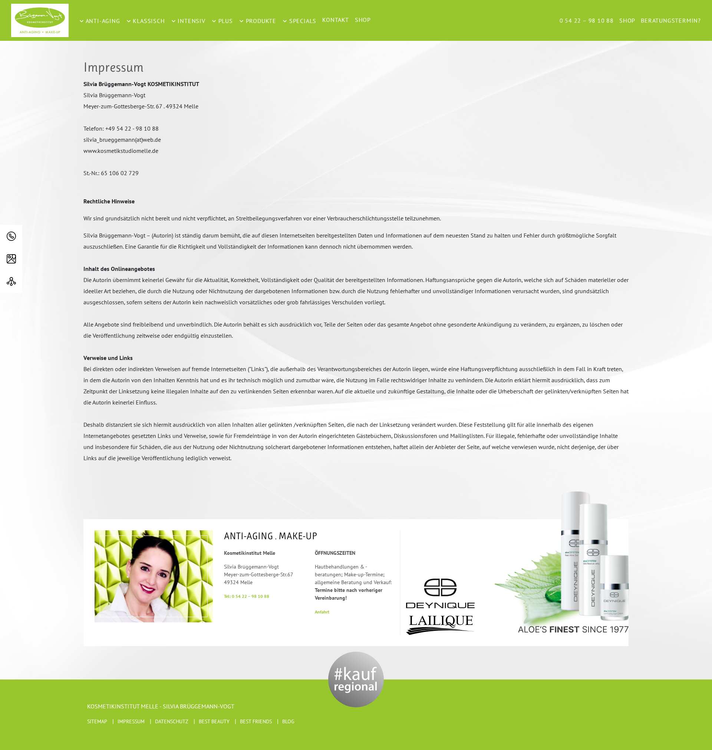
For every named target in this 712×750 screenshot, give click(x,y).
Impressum (131, 721)
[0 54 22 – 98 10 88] (11, 236)
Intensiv (190, 20)
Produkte (260, 20)
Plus (225, 20)
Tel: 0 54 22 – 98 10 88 (246, 596)
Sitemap (97, 721)
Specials (301, 20)
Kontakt (335, 19)
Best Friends (256, 721)
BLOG (288, 721)
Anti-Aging (102, 20)
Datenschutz (171, 721)
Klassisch (148, 20)
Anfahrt (322, 612)
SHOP (363, 19)
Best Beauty (214, 721)
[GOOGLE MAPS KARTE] (11, 259)
